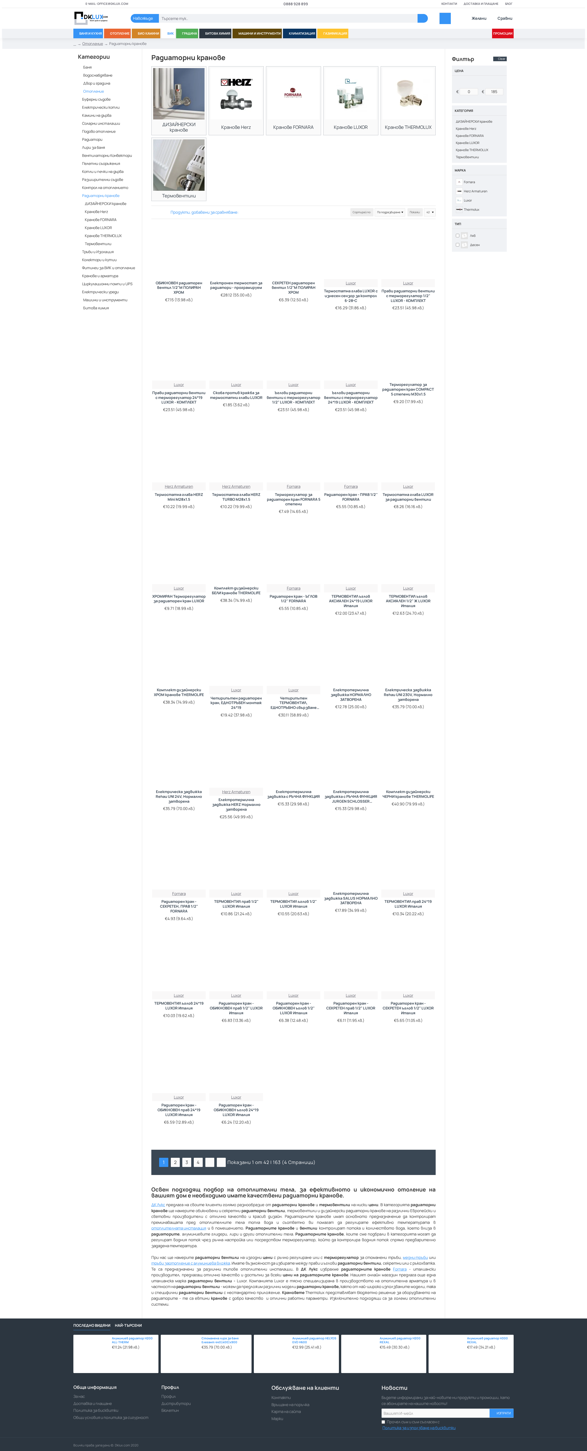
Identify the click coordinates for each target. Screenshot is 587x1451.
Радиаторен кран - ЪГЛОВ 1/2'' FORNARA (293, 599)
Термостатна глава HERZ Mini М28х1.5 (179, 497)
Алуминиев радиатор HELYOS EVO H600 (314, 1340)
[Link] (96, 18)
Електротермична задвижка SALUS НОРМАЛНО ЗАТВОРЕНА (351, 898)
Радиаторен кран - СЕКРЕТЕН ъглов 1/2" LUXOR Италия (408, 1008)
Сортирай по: (362, 212)
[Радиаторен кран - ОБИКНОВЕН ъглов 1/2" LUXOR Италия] (293, 964)
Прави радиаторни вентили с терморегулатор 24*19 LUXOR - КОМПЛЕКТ (178, 397)
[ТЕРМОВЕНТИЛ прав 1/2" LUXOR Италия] (236, 863)
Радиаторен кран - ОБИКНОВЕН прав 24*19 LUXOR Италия (179, 1110)
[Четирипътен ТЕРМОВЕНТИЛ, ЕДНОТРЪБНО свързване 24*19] (293, 659)
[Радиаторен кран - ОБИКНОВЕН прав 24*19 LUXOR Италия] (179, 1066)
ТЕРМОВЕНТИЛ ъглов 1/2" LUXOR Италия (293, 904)
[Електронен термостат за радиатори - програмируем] (236, 252)
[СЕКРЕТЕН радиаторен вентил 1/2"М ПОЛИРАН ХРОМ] (293, 252)
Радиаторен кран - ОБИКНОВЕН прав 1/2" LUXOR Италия (236, 1008)
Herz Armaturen (179, 486)
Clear (501, 59)
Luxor (351, 283)
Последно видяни (91, 1325)
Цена (459, 71)
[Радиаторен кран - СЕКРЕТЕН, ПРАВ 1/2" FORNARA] (179, 863)
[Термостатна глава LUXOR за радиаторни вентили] (408, 455)
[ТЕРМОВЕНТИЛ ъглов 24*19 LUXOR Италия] (179, 964)
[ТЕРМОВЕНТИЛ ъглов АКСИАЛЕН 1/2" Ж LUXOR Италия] (408, 557)
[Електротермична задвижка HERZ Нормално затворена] (236, 761)
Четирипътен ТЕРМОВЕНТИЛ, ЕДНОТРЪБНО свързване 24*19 (294, 703)
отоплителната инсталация (178, 1228)
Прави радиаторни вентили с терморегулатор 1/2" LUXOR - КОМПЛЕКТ (408, 296)
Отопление (92, 43)
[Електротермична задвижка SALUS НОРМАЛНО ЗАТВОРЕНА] (351, 863)
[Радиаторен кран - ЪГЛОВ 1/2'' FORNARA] (293, 557)
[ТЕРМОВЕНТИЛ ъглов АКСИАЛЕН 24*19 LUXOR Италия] (351, 557)
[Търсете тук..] (423, 18)
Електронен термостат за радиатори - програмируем (236, 285)
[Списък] (160, 212)
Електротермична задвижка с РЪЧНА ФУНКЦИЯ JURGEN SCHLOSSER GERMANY (350, 796)
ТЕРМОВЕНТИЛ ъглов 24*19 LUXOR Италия (179, 1006)
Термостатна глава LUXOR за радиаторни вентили (408, 497)
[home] (74, 44)
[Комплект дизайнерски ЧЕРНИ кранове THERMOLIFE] (408, 761)
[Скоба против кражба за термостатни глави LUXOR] (236, 354)
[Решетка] (154, 212)
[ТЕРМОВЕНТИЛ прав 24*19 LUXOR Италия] (408, 863)
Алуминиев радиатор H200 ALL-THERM (132, 1340)
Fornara (400, 1269)
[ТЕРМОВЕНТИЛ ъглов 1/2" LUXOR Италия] (293, 863)
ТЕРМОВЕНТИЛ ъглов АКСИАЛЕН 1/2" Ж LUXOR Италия (408, 601)
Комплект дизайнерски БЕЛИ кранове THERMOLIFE (236, 590)
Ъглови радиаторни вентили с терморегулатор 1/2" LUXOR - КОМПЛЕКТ (293, 397)
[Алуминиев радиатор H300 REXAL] (446, 1352)
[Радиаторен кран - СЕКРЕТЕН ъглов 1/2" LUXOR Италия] (408, 964)
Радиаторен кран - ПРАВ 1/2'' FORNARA (351, 497)
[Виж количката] (445, 18)
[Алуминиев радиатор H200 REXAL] (359, 1352)
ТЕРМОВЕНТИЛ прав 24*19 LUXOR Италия (408, 904)
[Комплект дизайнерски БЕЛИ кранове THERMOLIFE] (236, 557)
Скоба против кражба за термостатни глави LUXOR (236, 395)
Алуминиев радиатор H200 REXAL (400, 1340)
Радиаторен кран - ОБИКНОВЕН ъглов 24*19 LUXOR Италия (236, 1110)
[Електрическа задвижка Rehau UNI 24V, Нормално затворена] (179, 761)
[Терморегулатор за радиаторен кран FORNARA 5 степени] (293, 455)
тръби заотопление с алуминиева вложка (190, 1263)
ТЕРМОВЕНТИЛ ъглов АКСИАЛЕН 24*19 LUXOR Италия (351, 601)
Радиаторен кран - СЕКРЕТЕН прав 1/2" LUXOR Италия (350, 1008)
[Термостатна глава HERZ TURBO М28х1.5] (236, 455)
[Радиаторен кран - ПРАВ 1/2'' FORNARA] (351, 455)
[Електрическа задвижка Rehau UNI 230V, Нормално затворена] (408, 659)
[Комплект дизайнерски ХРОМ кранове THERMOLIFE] (179, 659)
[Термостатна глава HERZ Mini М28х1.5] (179, 455)
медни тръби (415, 1257)
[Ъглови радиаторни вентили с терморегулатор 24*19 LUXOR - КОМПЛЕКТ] (351, 354)
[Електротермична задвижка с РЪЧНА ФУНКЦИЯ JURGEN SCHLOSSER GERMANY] (351, 761)
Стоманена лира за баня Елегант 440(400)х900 (220, 1340)
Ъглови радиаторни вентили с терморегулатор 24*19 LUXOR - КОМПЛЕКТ (351, 397)
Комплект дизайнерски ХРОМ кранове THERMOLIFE (179, 692)
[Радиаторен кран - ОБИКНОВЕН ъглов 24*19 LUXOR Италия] (236, 1066)
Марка (460, 170)
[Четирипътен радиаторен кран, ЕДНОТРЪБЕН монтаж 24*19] (236, 659)
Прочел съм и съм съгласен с (419, 1424)
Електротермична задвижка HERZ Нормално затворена (236, 804)
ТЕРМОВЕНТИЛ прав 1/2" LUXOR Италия (236, 904)
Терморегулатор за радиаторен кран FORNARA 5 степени (293, 499)
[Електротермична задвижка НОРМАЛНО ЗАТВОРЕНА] (351, 659)
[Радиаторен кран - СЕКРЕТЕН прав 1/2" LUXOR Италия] (351, 964)
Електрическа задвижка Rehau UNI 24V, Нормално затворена (179, 796)
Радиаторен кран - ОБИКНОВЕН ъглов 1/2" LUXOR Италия (294, 1008)
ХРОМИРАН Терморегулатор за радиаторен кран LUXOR (179, 599)
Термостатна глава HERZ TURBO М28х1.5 (236, 497)
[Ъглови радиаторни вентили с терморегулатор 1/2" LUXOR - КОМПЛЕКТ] (293, 354)
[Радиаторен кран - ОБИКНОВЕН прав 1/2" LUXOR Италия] (236, 964)
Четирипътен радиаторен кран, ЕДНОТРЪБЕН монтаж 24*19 (236, 703)
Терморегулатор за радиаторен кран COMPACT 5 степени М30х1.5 (408, 389)
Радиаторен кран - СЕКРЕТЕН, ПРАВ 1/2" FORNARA (179, 906)
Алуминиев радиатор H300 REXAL (487, 1340)
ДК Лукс (158, 1204)
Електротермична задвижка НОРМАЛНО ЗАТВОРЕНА (351, 695)
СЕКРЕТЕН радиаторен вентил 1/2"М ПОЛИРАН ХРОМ (294, 288)
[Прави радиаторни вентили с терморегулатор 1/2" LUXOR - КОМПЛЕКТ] (408, 252)
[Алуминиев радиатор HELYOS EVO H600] (271, 1352)
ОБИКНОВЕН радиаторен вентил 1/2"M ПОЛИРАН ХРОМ (179, 288)
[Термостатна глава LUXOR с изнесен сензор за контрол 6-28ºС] (351, 252)
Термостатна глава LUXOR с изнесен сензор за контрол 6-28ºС (351, 296)
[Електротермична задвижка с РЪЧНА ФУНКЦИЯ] (293, 761)
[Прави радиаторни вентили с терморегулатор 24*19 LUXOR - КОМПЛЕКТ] (179, 354)
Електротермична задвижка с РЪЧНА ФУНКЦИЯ (293, 794)
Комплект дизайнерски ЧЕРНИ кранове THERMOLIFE (408, 794)
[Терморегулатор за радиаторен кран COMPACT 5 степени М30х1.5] (408, 354)
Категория (464, 110)
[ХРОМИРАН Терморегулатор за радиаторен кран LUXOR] (179, 557)
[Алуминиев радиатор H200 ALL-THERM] (91, 1352)
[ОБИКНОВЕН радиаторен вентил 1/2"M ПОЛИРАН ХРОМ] (179, 252)
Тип (458, 224)
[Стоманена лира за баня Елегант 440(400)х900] (179, 1353)
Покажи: (415, 212)
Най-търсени (128, 1325)
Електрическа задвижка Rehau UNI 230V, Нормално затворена (408, 695)
